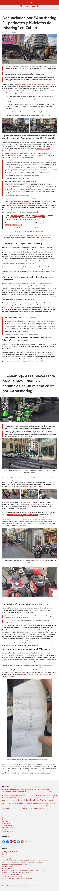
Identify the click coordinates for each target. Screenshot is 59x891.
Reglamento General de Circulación (11, 806)
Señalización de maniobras (40, 806)
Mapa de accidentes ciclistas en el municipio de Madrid (17, 878)
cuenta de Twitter (24, 210)
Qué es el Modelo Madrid (9, 851)
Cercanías (10, 795)
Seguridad (25, 806)
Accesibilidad (5, 789)
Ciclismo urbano (31, 795)
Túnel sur (40, 808)
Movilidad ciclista (21, 800)
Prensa (4, 829)
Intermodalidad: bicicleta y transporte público (15, 872)
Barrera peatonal (29, 792)
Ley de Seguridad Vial (41, 797)
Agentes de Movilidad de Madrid (47, 478)
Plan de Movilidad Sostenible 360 (46, 803)
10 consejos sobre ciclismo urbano (12, 876)
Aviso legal (34, 886)
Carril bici (48, 792)
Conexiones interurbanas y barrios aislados (14, 865)
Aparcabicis (18, 789)
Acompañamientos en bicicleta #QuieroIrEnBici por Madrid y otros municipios (24, 861)
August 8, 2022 (35, 228)
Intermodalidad (6, 824)
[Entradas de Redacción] (3, 33)
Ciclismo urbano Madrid (44, 795)
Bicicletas (44, 792)
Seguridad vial (30, 806)
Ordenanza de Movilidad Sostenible (21, 203)
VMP (47, 808)
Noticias (4, 857)
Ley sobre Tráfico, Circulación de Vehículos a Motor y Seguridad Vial (23, 334)
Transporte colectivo (18, 808)
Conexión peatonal (11, 797)
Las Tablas (33, 797)
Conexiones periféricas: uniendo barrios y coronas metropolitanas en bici (23, 870)
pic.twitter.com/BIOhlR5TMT (14, 225)
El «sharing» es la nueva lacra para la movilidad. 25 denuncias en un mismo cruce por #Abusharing (28, 383)
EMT (17, 797)
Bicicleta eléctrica (37, 792)
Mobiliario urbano (9, 800)
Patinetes (35, 803)
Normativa (51, 800)
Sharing (48, 806)
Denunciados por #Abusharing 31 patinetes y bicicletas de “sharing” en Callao (29, 22)
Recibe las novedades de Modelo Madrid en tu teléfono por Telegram (22, 863)
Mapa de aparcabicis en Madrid (11, 874)
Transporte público (30, 808)
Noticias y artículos (8, 827)
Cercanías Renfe (17, 795)
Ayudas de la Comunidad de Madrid (29, 789)
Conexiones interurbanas (9, 820)
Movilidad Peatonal (39, 800)
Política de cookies (7, 867)
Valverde (43, 808)
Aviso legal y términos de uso (11, 859)
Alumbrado (12, 789)
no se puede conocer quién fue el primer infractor (22, 515)
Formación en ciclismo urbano (23, 797)
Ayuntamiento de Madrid (14, 791)
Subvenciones (7, 808)
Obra (55, 800)
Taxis (13, 808)
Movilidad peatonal (8, 825)
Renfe (21, 806)
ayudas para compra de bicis (44, 789)
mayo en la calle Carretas (47, 84)
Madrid (48, 797)
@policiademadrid (16, 216)
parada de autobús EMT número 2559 (29, 486)
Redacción (7, 33)
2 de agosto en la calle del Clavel (28, 84)
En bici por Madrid (37, 235)
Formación (5, 822)
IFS (30, 797)
